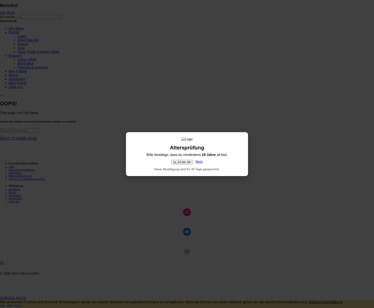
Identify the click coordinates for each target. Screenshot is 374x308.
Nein (199, 162)
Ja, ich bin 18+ (182, 162)
